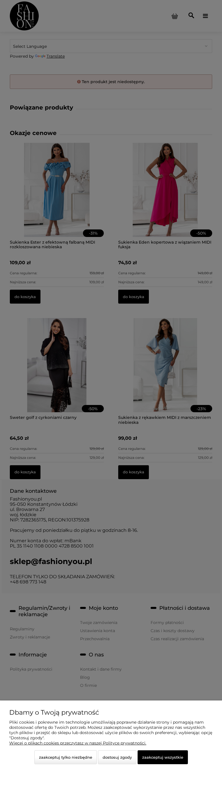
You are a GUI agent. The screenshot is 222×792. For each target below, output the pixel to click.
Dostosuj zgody (117, 757)
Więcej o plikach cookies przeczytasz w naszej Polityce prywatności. (77, 743)
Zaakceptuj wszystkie (162, 757)
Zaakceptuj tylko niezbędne (65, 757)
